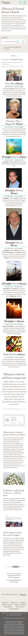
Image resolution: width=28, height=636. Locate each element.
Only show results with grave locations (12, 48)
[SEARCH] (23, 41)
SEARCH (4, 37)
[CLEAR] (18, 41)
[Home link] (6, 2)
